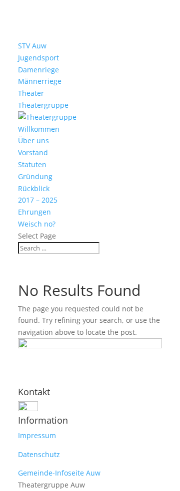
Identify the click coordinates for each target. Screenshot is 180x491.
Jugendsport (38, 57)
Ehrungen (34, 212)
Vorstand (33, 152)
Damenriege (38, 69)
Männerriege (40, 81)
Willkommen (39, 129)
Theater (31, 93)
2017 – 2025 (38, 200)
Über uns (33, 140)
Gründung (35, 176)
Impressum (37, 435)
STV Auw (32, 45)
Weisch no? (37, 224)
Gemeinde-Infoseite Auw (59, 473)
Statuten (32, 164)
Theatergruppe (43, 105)
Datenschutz (39, 454)
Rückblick (34, 188)
